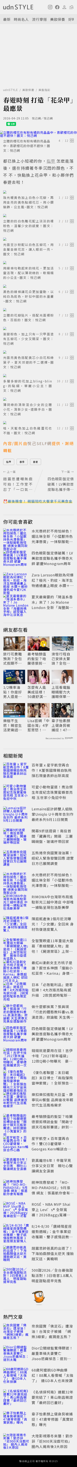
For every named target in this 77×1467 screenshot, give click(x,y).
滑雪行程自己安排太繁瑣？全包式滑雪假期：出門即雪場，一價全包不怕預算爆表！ (61, 658)
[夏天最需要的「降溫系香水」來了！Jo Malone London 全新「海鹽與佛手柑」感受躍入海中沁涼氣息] (16, 603)
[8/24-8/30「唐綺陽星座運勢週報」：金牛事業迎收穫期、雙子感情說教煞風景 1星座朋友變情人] (16, 1232)
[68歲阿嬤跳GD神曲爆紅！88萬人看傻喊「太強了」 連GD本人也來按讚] (16, 1376)
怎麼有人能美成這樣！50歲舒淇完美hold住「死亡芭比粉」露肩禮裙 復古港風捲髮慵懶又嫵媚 (37, 692)
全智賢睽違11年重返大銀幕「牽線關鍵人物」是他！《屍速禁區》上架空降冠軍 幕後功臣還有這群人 (52, 951)
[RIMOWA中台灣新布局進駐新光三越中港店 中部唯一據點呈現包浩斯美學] (16, 902)
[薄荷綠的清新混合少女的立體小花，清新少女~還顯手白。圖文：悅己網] (38, 399)
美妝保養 (57, 19)
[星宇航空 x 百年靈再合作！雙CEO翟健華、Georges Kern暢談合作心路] (16, 1144)
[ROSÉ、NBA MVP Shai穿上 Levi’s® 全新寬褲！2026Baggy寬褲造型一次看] (16, 1210)
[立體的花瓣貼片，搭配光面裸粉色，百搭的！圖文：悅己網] (38, 309)
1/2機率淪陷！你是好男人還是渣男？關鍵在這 (12, 692)
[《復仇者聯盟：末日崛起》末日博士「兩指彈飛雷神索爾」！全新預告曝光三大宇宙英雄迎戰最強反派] (16, 1078)
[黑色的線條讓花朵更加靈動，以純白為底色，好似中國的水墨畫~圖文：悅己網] (38, 286)
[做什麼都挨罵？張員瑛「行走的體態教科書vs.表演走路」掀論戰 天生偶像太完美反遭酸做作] (16, 1012)
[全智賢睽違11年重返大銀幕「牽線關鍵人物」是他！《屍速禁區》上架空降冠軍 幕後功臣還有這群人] (16, 946)
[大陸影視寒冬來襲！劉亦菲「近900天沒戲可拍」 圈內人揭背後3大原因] (16, 1442)
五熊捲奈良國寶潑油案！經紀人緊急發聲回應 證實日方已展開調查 (53, 858)
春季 (22, 461)
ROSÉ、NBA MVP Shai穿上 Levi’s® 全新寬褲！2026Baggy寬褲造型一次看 (51, 1212)
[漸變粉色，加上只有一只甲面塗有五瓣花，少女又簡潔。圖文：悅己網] (38, 328)
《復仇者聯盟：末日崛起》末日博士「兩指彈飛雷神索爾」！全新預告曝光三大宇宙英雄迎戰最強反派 (52, 1083)
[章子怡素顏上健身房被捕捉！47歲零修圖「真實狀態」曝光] (16, 1420)
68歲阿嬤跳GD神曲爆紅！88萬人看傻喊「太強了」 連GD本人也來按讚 (52, 1375)
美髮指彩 (44, 89)
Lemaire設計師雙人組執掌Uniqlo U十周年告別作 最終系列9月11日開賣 (53, 814)
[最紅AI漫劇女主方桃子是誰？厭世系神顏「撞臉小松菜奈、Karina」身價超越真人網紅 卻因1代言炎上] (16, 968)
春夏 (35, 461)
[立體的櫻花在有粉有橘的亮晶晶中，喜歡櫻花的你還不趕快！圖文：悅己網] (38, 134)
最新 (7, 19)
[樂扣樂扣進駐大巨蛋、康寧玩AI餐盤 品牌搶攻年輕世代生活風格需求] (16, 1100)
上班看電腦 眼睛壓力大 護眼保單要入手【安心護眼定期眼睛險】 (61, 692)
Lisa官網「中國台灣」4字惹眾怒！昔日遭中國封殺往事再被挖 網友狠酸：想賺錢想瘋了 (38, 725)
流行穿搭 (39, 19)
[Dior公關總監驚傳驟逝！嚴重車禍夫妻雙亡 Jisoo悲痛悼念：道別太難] (16, 1354)
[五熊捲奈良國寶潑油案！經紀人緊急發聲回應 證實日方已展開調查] (16, 858)
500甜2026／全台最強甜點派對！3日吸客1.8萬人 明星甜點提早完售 (54, 1275)
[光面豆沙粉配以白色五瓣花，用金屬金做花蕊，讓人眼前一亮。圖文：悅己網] (38, 239)
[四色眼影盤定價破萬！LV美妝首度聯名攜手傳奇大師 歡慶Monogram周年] (16, 559)
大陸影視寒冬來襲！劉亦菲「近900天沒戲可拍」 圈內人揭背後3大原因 (52, 1441)
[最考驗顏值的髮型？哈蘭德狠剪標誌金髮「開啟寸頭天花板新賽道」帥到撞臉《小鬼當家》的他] (16, 1122)
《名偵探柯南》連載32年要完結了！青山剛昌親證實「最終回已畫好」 (52, 1397)
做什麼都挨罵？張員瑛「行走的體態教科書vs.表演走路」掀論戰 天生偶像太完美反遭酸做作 (53, 1014)
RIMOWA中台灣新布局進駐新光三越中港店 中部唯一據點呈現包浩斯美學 (53, 902)
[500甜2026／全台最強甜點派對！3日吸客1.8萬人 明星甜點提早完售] (16, 1276)
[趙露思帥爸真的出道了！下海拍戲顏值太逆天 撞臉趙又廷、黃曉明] (16, 1254)
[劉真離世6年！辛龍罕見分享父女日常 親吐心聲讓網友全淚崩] (16, 1166)
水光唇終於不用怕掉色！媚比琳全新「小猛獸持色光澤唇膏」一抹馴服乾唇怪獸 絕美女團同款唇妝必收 (53, 541)
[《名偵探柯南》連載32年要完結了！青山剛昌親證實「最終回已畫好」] (16, 1398)
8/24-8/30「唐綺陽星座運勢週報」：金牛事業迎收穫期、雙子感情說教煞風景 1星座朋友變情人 (52, 1234)
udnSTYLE (10, 89)
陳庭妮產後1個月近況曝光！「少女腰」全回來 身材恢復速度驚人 (53, 924)
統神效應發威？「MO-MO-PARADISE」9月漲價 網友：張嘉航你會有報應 (53, 1190)
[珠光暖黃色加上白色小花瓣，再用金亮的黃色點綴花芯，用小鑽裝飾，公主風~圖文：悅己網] (38, 192)
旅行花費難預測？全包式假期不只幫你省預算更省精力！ (12, 658)
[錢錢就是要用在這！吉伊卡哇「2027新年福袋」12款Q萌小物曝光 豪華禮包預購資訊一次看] (16, 1056)
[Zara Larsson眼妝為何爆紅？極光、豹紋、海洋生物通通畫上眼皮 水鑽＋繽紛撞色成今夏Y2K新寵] (16, 581)
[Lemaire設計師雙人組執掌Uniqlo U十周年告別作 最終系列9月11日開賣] (16, 815)
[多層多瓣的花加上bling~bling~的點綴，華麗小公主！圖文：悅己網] (38, 375)
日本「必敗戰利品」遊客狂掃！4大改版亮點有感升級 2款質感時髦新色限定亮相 (52, 992)
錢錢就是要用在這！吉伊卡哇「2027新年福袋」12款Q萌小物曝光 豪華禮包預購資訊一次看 (52, 1058)
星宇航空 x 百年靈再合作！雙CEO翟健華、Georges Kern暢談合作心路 (51, 1146)
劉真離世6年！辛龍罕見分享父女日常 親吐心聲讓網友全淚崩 (52, 1165)
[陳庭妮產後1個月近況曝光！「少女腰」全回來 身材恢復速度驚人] (16, 924)
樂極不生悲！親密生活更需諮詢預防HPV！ (12, 725)
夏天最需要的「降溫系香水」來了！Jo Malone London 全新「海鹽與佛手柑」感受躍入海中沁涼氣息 (52, 607)
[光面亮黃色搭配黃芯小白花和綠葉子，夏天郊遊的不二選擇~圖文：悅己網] (38, 352)
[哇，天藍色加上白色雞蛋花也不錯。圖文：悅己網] (38, 422)
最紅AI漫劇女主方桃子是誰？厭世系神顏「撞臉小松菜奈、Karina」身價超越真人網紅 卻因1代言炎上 (52, 973)
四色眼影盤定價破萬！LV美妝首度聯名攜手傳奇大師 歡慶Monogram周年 (52, 558)
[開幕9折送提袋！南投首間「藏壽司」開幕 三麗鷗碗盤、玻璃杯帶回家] (16, 836)
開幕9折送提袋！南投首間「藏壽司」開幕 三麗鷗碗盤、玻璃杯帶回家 (52, 836)
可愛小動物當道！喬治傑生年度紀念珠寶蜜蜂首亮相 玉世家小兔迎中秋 (52, 792)
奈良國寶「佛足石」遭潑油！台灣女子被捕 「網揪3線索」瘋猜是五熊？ (52, 1331)
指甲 (8, 461)
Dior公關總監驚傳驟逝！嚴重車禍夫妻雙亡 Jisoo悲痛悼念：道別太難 (52, 1355)
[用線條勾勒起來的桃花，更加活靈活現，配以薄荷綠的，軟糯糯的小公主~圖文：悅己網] (38, 262)
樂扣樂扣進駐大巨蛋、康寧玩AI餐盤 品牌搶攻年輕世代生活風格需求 (52, 1100)
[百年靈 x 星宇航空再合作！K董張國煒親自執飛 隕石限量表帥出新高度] (16, 771)
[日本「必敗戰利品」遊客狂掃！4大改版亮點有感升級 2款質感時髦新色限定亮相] (16, 990)
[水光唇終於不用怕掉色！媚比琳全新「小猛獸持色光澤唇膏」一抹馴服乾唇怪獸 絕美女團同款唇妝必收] (16, 537)
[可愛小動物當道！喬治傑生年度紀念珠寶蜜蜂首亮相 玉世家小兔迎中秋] (16, 793)
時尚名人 (21, 19)
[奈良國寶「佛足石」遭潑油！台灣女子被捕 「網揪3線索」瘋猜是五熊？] (16, 1332)
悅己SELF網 (39, 443)
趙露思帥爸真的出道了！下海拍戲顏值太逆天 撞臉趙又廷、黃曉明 (53, 1253)
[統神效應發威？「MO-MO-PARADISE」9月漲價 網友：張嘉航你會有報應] (16, 1188)
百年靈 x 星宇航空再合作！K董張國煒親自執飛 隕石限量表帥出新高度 (52, 770)
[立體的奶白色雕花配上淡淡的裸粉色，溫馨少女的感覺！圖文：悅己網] (38, 215)
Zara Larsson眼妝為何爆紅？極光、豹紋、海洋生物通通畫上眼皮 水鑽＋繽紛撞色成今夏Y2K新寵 (53, 582)
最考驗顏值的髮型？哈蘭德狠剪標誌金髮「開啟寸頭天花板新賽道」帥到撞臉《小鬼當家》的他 (37, 658)
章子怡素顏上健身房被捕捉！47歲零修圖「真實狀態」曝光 (61, 725)
